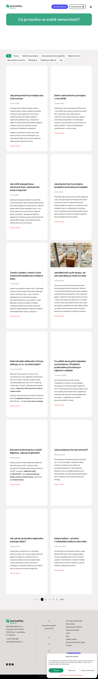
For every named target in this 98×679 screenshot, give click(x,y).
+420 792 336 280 (12, 639)
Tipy (61, 60)
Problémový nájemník (48, 60)
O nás (68, 633)
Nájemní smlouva (74, 56)
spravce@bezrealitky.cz (14, 642)
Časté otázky (70, 624)
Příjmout (56, 670)
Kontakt (68, 645)
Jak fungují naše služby (74, 621)
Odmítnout (72, 670)
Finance (16, 56)
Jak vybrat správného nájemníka (53, 56)
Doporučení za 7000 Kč (74, 627)
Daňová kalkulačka (72, 630)
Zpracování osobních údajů (76, 675)
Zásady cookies (64, 675)
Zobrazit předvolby (87, 670)
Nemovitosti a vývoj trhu (16, 60)
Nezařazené (32, 60)
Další (62, 599)
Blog (67, 636)
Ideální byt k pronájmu (30, 56)
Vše (8, 56)
